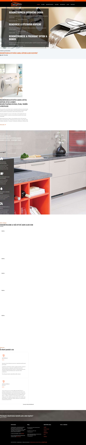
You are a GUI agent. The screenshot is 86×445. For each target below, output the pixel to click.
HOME (38, 4)
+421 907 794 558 (65, 0)
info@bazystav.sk (72, 0)
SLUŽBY (43, 4)
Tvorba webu (42, 442)
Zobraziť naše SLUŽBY (12, 153)
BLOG (68, 4)
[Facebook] (11, 0)
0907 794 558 (4, 55)
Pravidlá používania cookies (34, 442)
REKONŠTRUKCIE (49, 4)
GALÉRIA (57, 4)
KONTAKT (73, 4)
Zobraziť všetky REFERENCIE (28, 404)
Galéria (2, 231)
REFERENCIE (62, 4)
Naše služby (2, 124)
